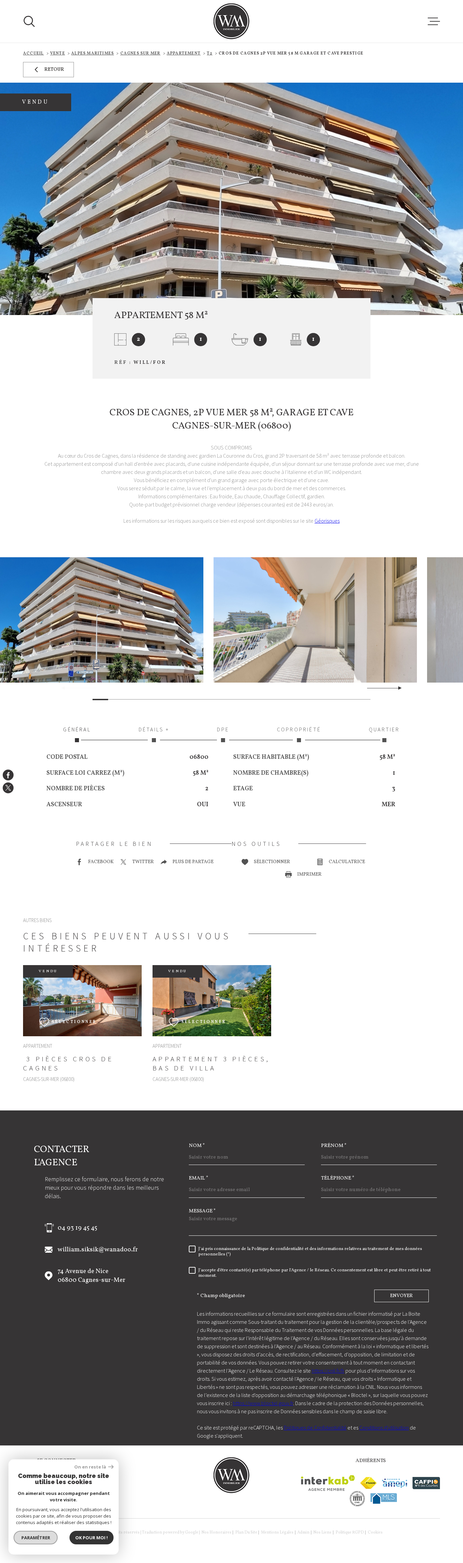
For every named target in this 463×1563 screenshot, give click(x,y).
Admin (303, 1532)
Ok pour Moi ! (91, 1538)
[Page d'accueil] (231, 21)
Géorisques (327, 520)
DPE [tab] (223, 729)
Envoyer (401, 1296)
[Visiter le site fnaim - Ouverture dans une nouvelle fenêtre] (368, 1483)
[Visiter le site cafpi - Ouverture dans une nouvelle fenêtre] (426, 1483)
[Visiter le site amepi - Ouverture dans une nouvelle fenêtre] (394, 1483)
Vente (57, 53)
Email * (198, 1178)
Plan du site (246, 1532)
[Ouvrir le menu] (434, 21)
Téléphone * (338, 1178)
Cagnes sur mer (140, 53)
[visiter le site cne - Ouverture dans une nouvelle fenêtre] (357, 1498)
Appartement (184, 53)
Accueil (33, 53)
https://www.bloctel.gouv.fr (263, 1403)
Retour (54, 69)
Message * (202, 1211)
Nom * (197, 1145)
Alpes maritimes (92, 53)
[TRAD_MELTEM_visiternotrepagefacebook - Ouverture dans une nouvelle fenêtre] (8, 775)
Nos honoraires (216, 1532)
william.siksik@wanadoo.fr (98, 1249)
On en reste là (90, 1467)
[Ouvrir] (29, 21)
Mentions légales (277, 1532)
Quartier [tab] (384, 729)
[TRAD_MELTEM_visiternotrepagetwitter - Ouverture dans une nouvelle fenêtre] (8, 788)
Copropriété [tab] (299, 729)
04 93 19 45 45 (77, 1228)
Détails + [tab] (154, 729)
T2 (209, 53)
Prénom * (334, 1145)
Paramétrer (35, 1538)
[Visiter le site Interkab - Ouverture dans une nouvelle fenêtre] (328, 1483)
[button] (397, 688)
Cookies (375, 1532)
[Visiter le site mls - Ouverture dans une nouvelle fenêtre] (383, 1498)
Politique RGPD (350, 1532)
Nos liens (322, 1532)
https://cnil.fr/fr (328, 1370)
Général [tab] (76, 729)
